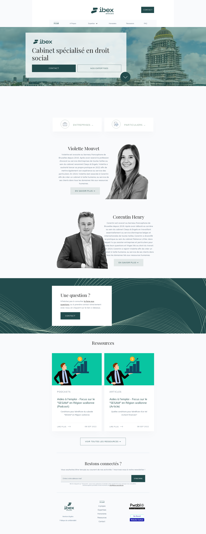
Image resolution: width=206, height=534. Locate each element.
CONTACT (54, 68)
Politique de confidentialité (68, 520)
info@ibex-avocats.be (116, 485)
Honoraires (112, 23)
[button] (92, 24)
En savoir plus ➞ (85, 191)
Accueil (56, 23)
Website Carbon (137, 520)
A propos (73, 23)
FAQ (145, 23)
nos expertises (99, 68)
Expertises (102, 510)
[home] (102, 10)
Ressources (130, 23)
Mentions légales (67, 516)
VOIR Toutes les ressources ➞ (103, 441)
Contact (148, 10)
